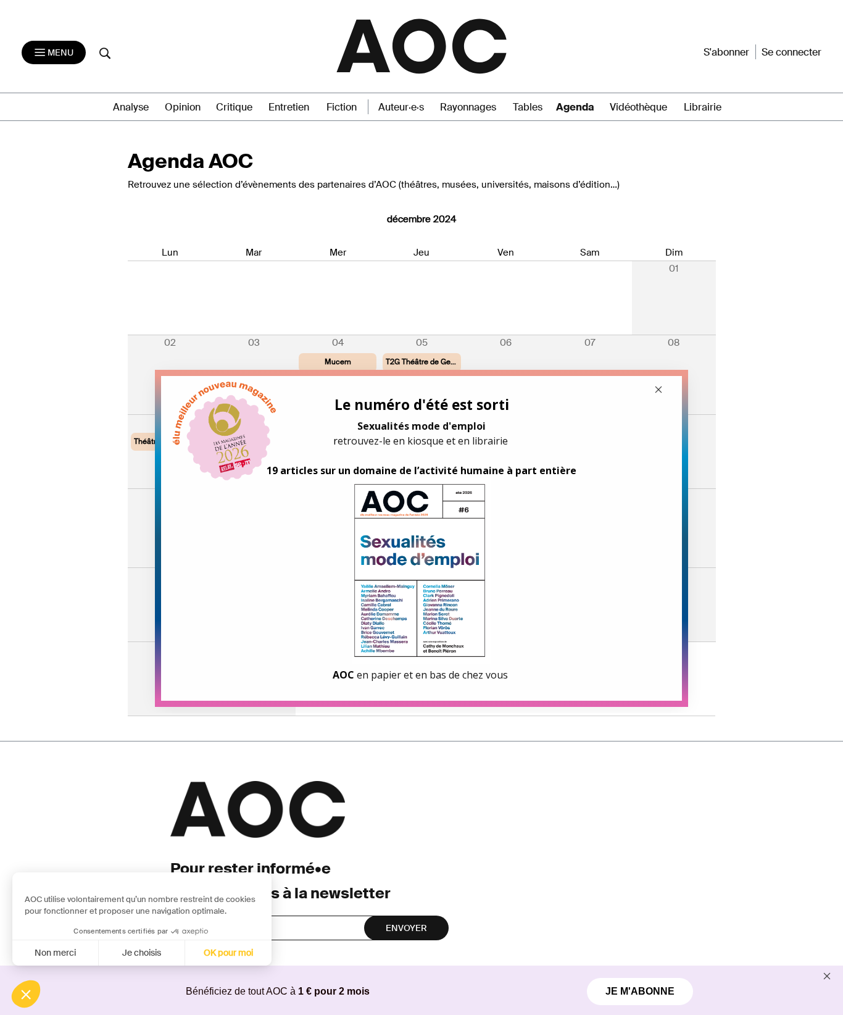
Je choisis (141, 952)
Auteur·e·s (401, 107)
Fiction (341, 107)
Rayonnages (468, 107)
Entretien (288, 107)
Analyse (131, 107)
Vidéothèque (638, 107)
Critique (234, 107)
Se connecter (791, 52)
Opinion (183, 107)
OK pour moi (228, 952)
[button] (26, 994)
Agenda (575, 107)
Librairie (702, 107)
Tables (527, 107)
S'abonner (726, 52)
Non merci (55, 952)
